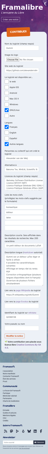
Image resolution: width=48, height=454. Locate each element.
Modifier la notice (14, 336)
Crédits (5, 421)
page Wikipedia (23, 290)
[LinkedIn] (35, 433)
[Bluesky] (29, 433)
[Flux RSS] (5, 433)
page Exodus (22, 301)
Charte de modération (11, 401)
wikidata (32, 312)
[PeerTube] (17, 433)
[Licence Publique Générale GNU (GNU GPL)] (24, 185)
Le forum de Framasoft (11, 391)
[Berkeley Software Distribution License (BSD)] (24, 180)
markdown (28, 252)
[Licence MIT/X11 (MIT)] (24, 183)
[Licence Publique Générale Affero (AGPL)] (24, 188)
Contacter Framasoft (11, 376)
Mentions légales (9, 415)
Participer (6, 393)
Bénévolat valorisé (10, 396)
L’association (8, 371)
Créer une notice (10, 19)
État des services (9, 379)
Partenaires (7, 398)
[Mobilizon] (23, 433)
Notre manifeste (9, 374)
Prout (5, 381)
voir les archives (24, 448)
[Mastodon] (11, 433)
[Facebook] (41, 433)
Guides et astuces (9, 413)
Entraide (6, 410)
